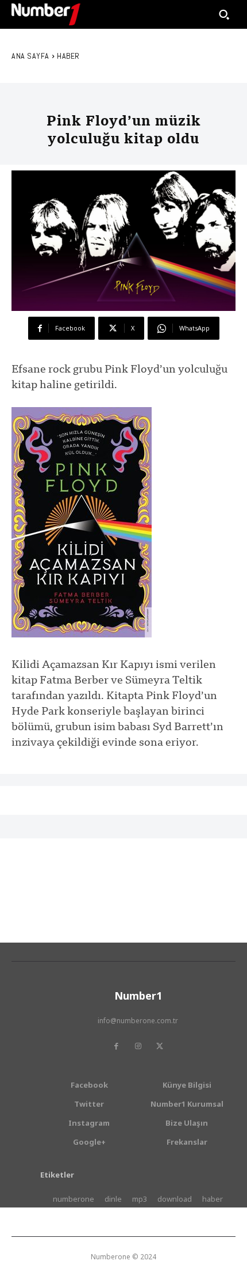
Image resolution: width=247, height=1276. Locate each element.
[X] (159, 1046)
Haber (68, 56)
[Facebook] (116, 1046)
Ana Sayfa (30, 56)
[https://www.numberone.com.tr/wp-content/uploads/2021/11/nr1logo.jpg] (45, 14)
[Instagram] (137, 1046)
